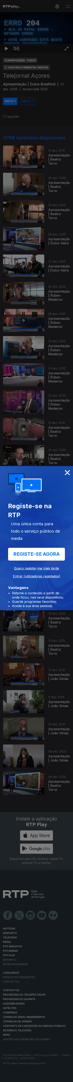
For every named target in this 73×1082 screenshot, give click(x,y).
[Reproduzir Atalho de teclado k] (6, 1077)
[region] (36, 541)
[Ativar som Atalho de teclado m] (16, 1077)
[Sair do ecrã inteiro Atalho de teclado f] (66, 1077)
